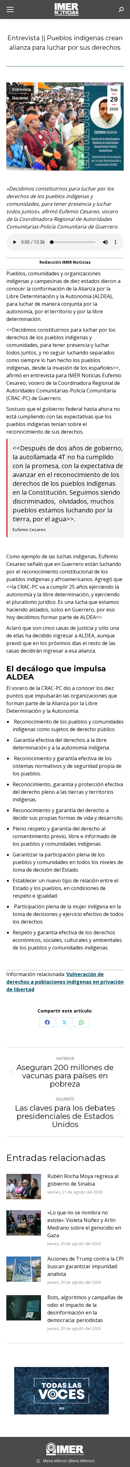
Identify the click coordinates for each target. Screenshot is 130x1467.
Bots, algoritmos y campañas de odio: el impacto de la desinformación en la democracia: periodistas (85, 1309)
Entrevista (21, 89)
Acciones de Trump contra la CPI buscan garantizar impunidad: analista (85, 1266)
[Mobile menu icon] (10, 9)
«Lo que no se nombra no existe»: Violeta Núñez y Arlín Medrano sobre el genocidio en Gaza (84, 1224)
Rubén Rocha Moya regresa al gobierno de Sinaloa (82, 1180)
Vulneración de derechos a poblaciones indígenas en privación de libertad (65, 982)
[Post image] (23, 1186)
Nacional (20, 98)
